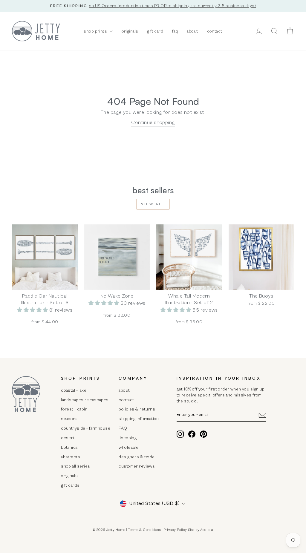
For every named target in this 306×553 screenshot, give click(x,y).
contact (214, 31)
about (192, 31)
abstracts (70, 456)
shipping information (139, 418)
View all (153, 204)
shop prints (96, 31)
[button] (33, 310)
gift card (155, 31)
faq (175, 31)
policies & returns (137, 409)
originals (130, 31)
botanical (70, 447)
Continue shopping (153, 122)
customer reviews (137, 466)
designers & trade (136, 456)
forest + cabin (74, 409)
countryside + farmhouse (85, 428)
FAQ (123, 428)
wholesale (128, 447)
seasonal (69, 418)
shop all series (75, 466)
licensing (128, 437)
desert (68, 437)
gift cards (70, 485)
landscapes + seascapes (84, 399)
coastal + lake (73, 390)
